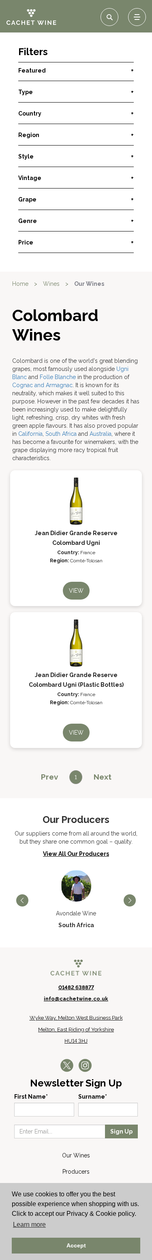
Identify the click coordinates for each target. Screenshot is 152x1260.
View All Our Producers (76, 854)
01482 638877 (76, 987)
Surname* (92, 1096)
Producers (76, 1171)
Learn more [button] (29, 1224)
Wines (51, 284)
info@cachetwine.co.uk (76, 999)
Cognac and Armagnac (42, 385)
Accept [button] (76, 1245)
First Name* (31, 1096)
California (30, 434)
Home (20, 284)
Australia (100, 434)
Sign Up (121, 1131)
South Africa (61, 434)
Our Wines (76, 1155)
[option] (76, 899)
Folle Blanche (58, 377)
